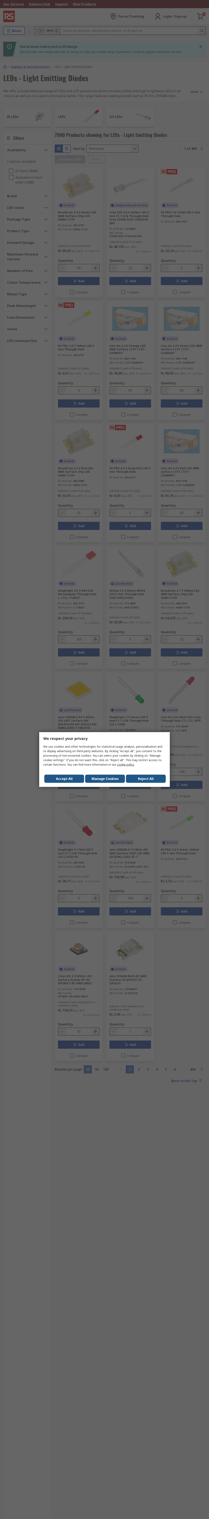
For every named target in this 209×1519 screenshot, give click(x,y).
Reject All (146, 778)
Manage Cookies (105, 778)
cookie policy (125, 764)
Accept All (64, 778)
